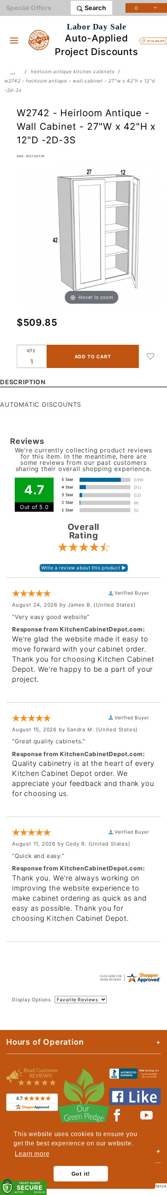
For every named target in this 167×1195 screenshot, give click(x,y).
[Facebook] (117, 1115)
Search (94, 8)
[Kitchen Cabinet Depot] (39, 39)
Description (23, 382)
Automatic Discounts (40, 404)
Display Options (31, 999)
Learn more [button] (32, 1153)
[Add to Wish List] (151, 356)
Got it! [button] (80, 1174)
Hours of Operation (45, 1042)
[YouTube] (146, 1115)
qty (31, 350)
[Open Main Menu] (14, 40)
